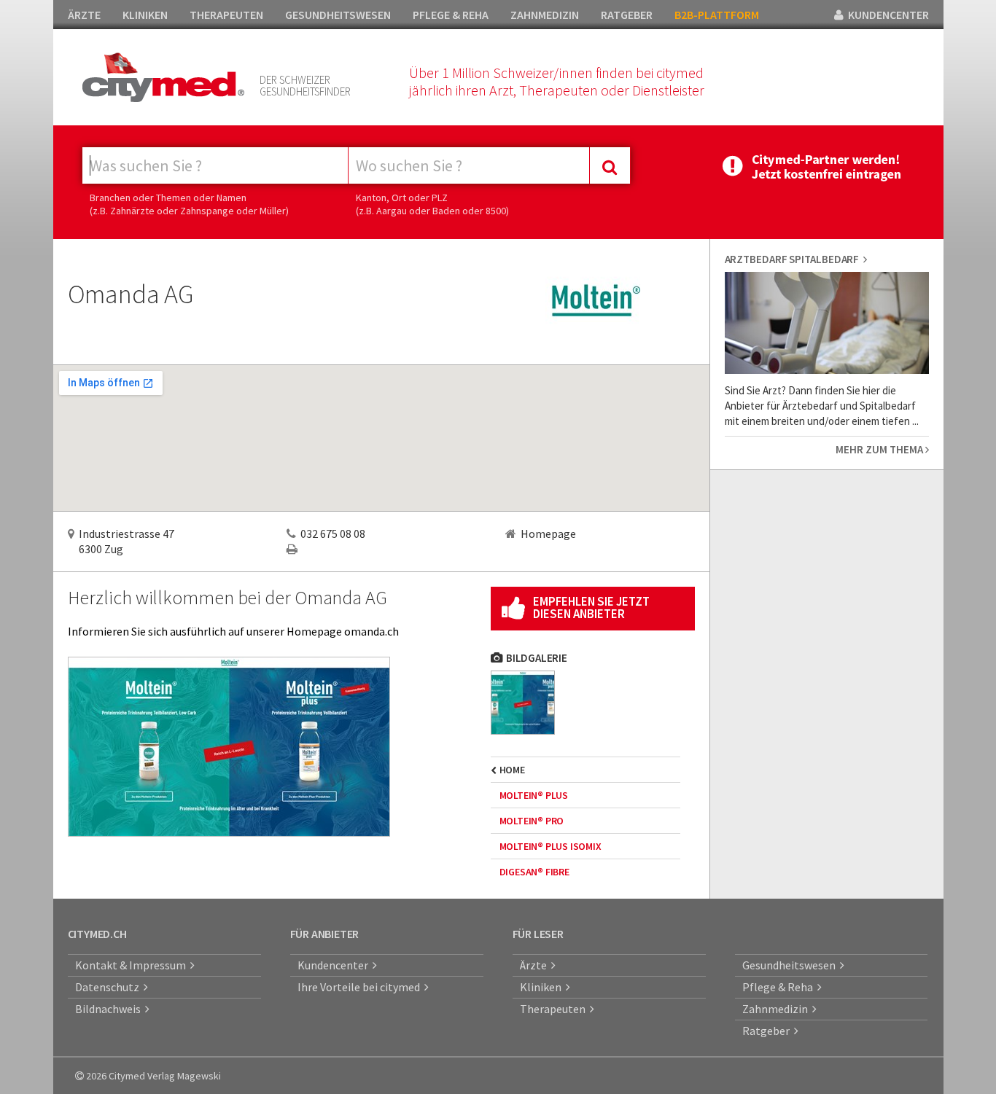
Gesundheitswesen (791, 965)
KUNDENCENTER (886, 14)
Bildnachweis (110, 1008)
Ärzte (535, 965)
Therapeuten (555, 1008)
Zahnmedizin (777, 1008)
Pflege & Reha (779, 987)
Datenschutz (109, 987)
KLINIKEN (145, 14)
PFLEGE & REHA (451, 14)
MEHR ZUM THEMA (880, 449)
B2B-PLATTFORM (716, 14)
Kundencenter (335, 965)
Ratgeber (768, 1030)
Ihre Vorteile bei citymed (360, 987)
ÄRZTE (84, 14)
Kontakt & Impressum (132, 965)
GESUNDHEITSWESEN (338, 14)
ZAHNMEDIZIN (544, 14)
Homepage (548, 533)
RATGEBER (627, 14)
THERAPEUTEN (226, 14)
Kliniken (543, 987)
